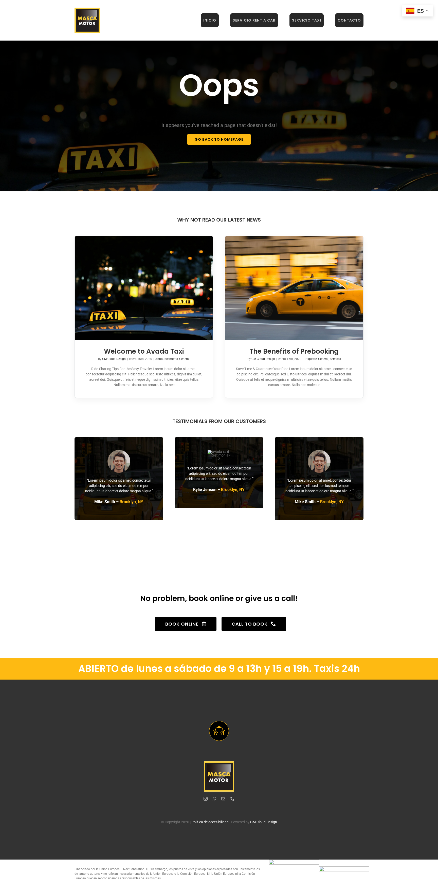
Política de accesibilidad (210, 822)
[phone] (232, 799)
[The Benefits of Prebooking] (294, 288)
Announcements (166, 359)
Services (335, 359)
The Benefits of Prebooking (294, 351)
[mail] (223, 799)
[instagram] (206, 799)
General (184, 359)
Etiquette (311, 359)
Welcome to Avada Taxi (144, 351)
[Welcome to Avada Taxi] (144, 288)
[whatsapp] (214, 799)
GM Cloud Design (114, 359)
